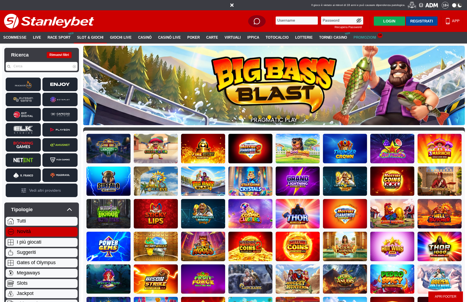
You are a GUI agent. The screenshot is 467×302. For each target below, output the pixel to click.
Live (37, 37)
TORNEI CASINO (333, 37)
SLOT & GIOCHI (90, 37)
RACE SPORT (59, 37)
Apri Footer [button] (445, 296)
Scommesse (14, 37)
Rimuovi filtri (59, 55)
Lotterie (304, 37)
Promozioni (367, 36)
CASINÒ (145, 37)
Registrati (421, 21)
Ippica (253, 37)
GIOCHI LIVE (121, 37)
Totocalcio (277, 37)
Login (389, 21)
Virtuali (233, 37)
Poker (193, 37)
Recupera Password (348, 27)
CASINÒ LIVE (169, 37)
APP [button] (455, 21)
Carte (212, 37)
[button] (232, 5)
